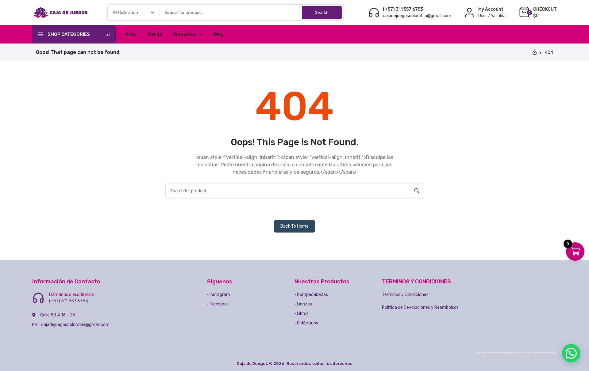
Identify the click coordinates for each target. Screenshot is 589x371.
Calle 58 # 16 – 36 (57, 315)
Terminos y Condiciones (405, 294)
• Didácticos (306, 323)
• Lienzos (303, 304)
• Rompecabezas (311, 294)
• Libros (301, 313)
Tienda (154, 34)
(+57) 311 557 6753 (403, 9)
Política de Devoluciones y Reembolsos (420, 307)
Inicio (130, 34)
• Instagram (218, 294)
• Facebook (218, 304)
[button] (571, 353)
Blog (219, 34)
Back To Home (294, 226)
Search (322, 12)
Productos (184, 34)
